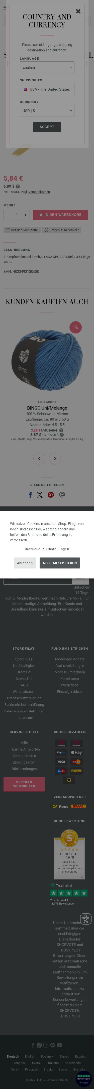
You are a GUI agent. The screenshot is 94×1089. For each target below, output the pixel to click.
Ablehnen (25, 563)
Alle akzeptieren (60, 563)
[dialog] (47, 544)
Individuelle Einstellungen (47, 549)
